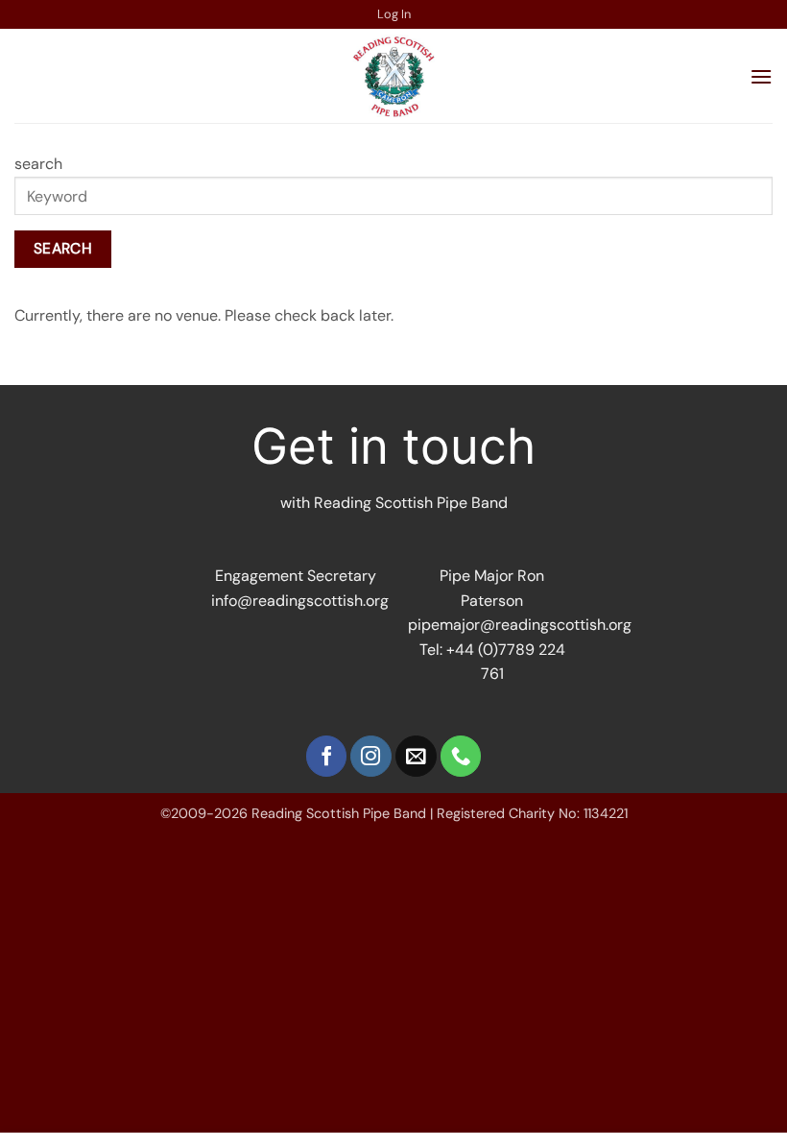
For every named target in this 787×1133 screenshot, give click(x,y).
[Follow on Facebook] (326, 756)
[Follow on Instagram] (371, 756)
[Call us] (461, 756)
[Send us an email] (416, 756)
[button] (761, 76)
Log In (394, 14)
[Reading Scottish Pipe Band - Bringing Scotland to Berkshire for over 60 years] (393, 76)
